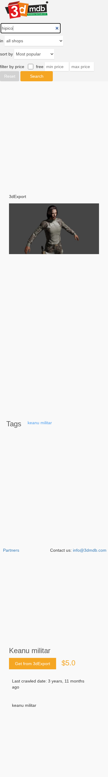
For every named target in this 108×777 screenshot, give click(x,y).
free (40, 66)
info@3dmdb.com (89, 550)
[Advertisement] (54, 722)
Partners (11, 550)
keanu (33, 422)
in (1, 40)
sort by (6, 54)
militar (46, 422)
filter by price (12, 66)
